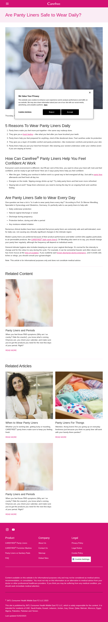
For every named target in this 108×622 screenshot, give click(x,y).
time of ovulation (32, 253)
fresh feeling (28, 134)
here (45, 105)
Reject (51, 112)
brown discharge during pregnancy (71, 253)
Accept (70, 112)
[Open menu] (17, 4)
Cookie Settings (82, 559)
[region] (54, 104)
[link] (29, 316)
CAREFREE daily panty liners (44, 239)
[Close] (90, 92)
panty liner (98, 174)
